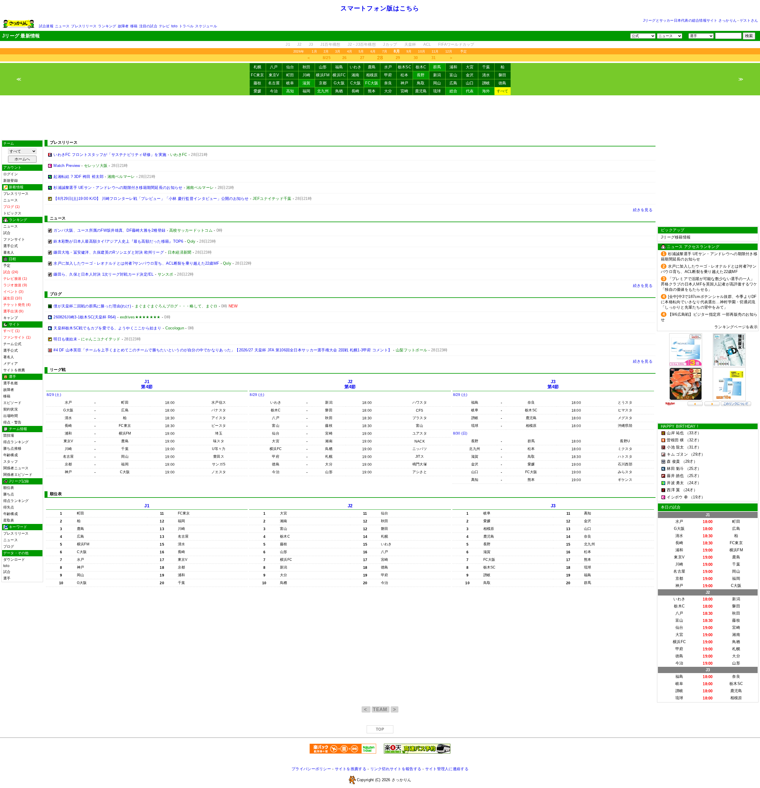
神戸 (404, 83)
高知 (290, 91)
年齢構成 (10, 455)
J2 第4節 (350, 384)
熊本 (372, 91)
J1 (288, 44)
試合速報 (46, 26)
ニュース (62, 26)
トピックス (12, 213)
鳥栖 (339, 91)
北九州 (323, 91)
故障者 (123, 26)
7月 (384, 51)
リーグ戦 (58, 369)
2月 (326, 51)
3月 (337, 51)
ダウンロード (14, 560)
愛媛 (258, 91)
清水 (486, 75)
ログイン (10, 174)
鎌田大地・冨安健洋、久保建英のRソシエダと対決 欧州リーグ (108, 252)
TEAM (380, 709)
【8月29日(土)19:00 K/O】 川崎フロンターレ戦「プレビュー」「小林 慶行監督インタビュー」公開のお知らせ (150, 198)
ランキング (107, 26)
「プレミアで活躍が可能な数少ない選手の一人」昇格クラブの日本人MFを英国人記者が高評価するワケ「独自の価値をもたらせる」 (709, 284)
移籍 (133, 26)
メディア (10, 363)
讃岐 (486, 83)
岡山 (437, 83)
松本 (404, 75)
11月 (435, 51)
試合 (6, 233)
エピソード (12, 403)
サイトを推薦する (350, 769)
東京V (274, 75)
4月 (349, 51)
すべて (503, 91)
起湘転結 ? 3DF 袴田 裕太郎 (78, 176)
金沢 (470, 75)
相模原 (372, 75)
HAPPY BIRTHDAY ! (679, 426)
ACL (427, 44)
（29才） (697, 454)
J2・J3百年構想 (362, 44)
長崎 (356, 91)
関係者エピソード (17, 475)
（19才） (697, 497)
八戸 (274, 67)
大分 (388, 91)
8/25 (326, 58)
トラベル (186, 26)
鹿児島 (421, 91)
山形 (323, 67)
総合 (453, 91)
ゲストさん (749, 20)
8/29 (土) (54, 395)
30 (416, 58)
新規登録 (10, 181)
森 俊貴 (673, 461)
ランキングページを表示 (736, 327)
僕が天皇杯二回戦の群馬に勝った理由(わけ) (92, 306)
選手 (6, 578)
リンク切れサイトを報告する (395, 769)
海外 (486, 91)
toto (174, 26)
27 (362, 58)
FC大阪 (371, 83)
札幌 (258, 67)
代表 (470, 91)
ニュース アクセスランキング (693, 246)
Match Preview (66, 165)
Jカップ (390, 44)
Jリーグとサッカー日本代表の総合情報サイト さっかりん (690, 20)
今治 (274, 91)
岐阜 (290, 83)
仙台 (290, 67)
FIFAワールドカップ (456, 44)
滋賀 (307, 83)
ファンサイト (14, 239)
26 (344, 58)
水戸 (388, 67)
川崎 (307, 75)
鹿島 (372, 67)
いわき (356, 67)
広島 (453, 83)
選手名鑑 (10, 383)
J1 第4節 (147, 384)
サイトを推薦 (14, 370)
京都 (323, 83)
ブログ (8, 546)
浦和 (453, 67)
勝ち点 (8, 494)
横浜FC (339, 75)
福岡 (307, 91)
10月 (421, 51)
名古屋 (274, 83)
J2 (299, 44)
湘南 (356, 75)
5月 (361, 51)
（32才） (693, 440)
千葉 (486, 67)
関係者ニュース (16, 468)
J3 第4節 (553, 384)
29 (398, 58)
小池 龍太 (675, 447)
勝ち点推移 (12, 448)
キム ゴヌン (677, 454)
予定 (463, 51)
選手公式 (10, 246)
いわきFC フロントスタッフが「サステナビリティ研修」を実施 (109, 154)
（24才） (693, 483)
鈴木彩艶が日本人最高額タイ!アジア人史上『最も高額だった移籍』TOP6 (118, 241)
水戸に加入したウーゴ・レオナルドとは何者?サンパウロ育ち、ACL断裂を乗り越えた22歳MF (136, 263)
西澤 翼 (673, 490)
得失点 (8, 507)
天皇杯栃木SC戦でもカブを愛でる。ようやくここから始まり (107, 328)
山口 (470, 83)
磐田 (502, 75)
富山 (453, 75)
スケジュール (206, 26)
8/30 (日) (460, 433)
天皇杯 (410, 44)
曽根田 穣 (675, 440)
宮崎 (404, 91)
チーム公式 (12, 344)
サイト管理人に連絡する (446, 769)
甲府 (388, 75)
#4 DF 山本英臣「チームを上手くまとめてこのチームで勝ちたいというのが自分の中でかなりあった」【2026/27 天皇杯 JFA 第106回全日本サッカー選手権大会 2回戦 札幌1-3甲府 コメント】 (222, 350)
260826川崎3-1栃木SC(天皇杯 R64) (84, 317)
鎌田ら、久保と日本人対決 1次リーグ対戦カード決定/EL (103, 274)
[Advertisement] (380, 117)
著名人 (8, 252)
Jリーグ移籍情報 (676, 237)
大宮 (470, 67)
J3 (311, 44)
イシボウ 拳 (677, 497)
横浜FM (323, 75)
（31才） (693, 447)
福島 (339, 67)
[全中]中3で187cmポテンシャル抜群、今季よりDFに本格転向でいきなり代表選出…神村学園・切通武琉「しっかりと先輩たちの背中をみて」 (709, 301)
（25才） (693, 468)
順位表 (8, 488)
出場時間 (10, 416)
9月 (408, 51)
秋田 (307, 67)
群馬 (437, 67)
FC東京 (257, 75)
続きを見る (643, 210)
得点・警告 (12, 422)
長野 (421, 75)
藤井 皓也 (675, 475)
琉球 (437, 91)
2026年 (298, 51)
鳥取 (421, 83)
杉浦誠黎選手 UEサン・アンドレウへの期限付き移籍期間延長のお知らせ (117, 187)
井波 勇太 (675, 483)
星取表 (8, 520)
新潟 (437, 75)
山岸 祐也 (675, 433)
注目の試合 (148, 26)
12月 (448, 51)
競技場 (8, 435)
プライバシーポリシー (311, 769)
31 (433, 58)
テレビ (164, 26)
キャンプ (10, 318)
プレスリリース (83, 26)
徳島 (502, 83)
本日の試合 (670, 507)
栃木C (421, 67)
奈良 (388, 83)
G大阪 (339, 83)
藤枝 (258, 83)
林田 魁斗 (675, 468)
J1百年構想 (330, 44)
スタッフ (10, 461)
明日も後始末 (65, 339)
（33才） (693, 433)
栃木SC (404, 67)
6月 (373, 51)
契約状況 (10, 409)
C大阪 (355, 83)
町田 (290, 75)
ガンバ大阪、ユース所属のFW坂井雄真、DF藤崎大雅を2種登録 (109, 230)
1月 (314, 51)
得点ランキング (16, 442)
